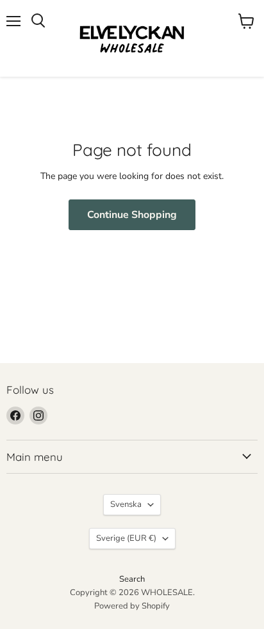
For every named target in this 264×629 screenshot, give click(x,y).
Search (132, 579)
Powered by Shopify (132, 606)
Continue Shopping (132, 215)
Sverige (126, 538)
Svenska (126, 504)
